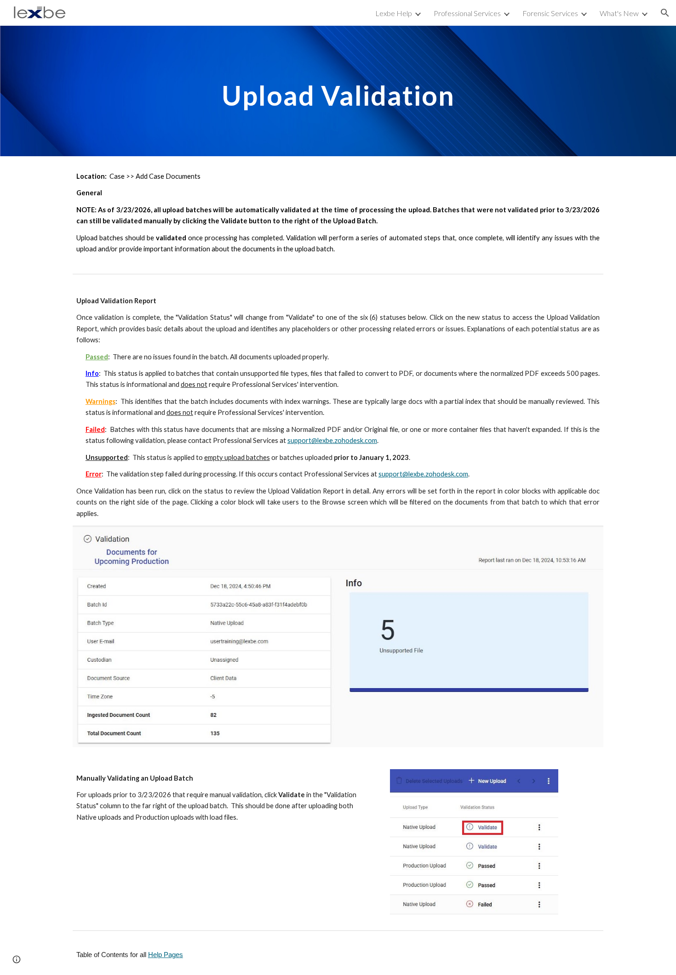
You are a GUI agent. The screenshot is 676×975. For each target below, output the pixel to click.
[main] (338, 91)
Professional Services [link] (467, 13)
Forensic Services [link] (550, 13)
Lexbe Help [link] (393, 13)
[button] (665, 13)
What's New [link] (619, 13)
